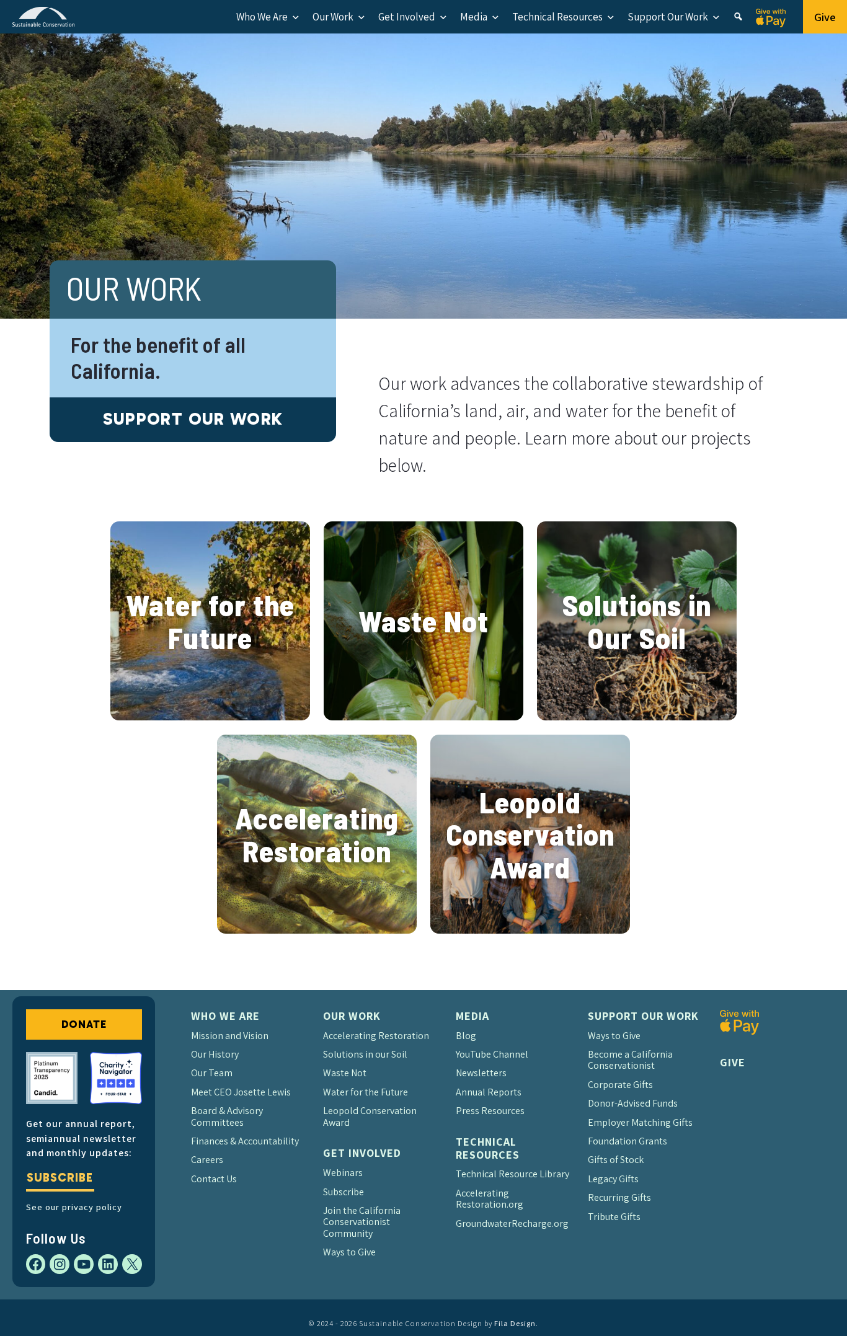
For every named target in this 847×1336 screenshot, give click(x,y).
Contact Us (214, 1178)
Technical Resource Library (512, 1173)
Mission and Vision (229, 1035)
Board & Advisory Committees (227, 1116)
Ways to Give (349, 1252)
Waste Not (423, 621)
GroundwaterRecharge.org (512, 1223)
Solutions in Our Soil (636, 620)
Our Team (212, 1072)
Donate (84, 1024)
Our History (215, 1054)
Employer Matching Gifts (640, 1122)
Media (473, 17)
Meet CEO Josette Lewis (241, 1092)
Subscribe (59, 1177)
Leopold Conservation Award (530, 834)
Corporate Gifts (620, 1084)
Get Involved (406, 17)
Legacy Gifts (613, 1178)
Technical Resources (557, 17)
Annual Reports (488, 1092)
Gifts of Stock (616, 1159)
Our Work (333, 17)
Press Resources (490, 1110)
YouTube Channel (492, 1054)
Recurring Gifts (619, 1197)
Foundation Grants (627, 1141)
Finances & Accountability (245, 1141)
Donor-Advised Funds (633, 1103)
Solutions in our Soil (365, 1054)
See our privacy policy (74, 1207)
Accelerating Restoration (316, 834)
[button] (738, 16)
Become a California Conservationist (630, 1060)
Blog (466, 1035)
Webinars (343, 1172)
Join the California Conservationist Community (362, 1222)
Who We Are (262, 17)
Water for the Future (210, 620)
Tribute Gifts (614, 1216)
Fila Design (515, 1323)
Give (825, 16)
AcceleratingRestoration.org (489, 1199)
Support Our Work (667, 17)
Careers (207, 1159)
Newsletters (481, 1072)
